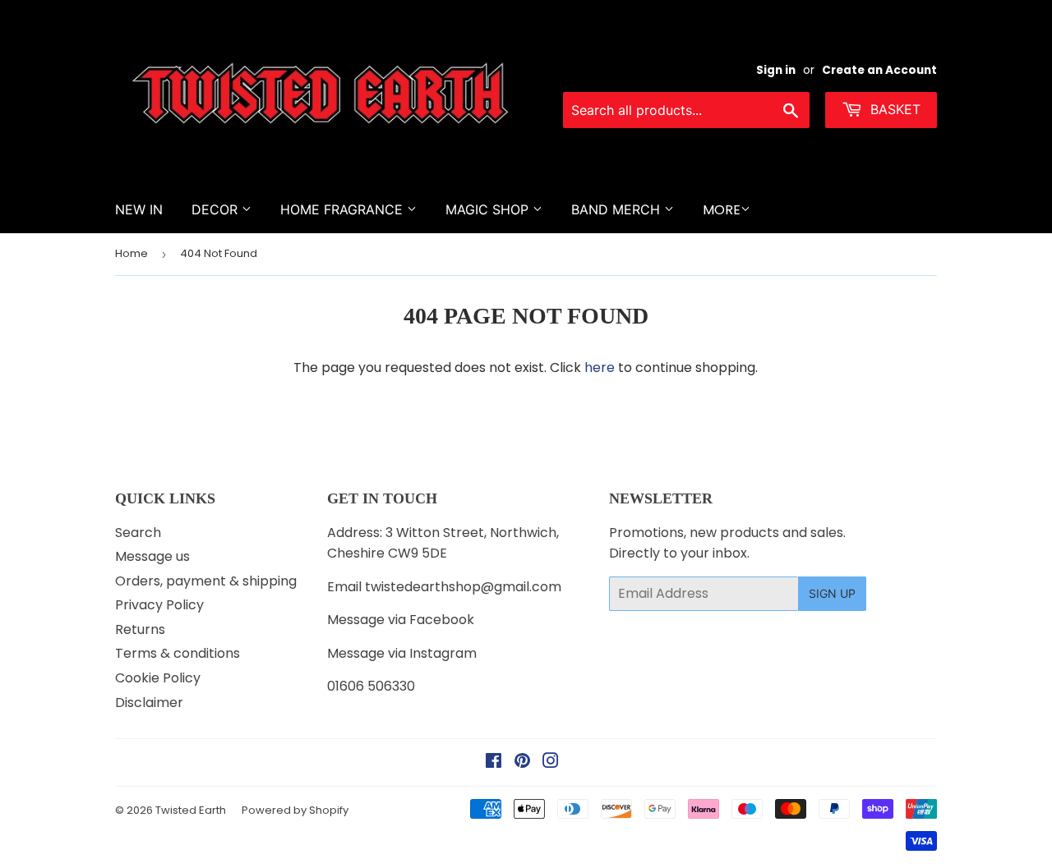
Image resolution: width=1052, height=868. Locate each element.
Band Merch (617, 209)
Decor (216, 209)
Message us (152, 556)
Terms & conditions (177, 653)
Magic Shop (489, 209)
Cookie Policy (158, 677)
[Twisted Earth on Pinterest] (522, 762)
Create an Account (879, 70)
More (722, 209)
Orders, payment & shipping (206, 581)
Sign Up (832, 593)
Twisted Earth (190, 810)
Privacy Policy (159, 604)
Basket (893, 109)
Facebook (441, 619)
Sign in (776, 70)
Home (131, 253)
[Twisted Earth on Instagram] (550, 762)
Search (138, 532)
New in (139, 209)
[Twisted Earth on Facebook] (493, 762)
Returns (140, 629)
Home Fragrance (343, 209)
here (599, 367)
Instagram (443, 653)
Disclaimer (149, 702)
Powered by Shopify (295, 810)
